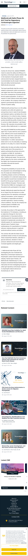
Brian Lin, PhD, (6, 363)
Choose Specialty (12, 6)
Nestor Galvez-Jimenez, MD (8, 421)
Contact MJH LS (14, 506)
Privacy (14, 511)
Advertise (14, 505)
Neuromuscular (10, 301)
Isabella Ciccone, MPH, (8, 420)
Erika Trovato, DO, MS (15, 449)
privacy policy (5, 293)
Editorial (14, 501)
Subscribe (20, 289)
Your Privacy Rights (14, 513)
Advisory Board (14, 500)
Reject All (14, 549)
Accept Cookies (14, 553)
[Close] (26, 529)
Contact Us (14, 503)
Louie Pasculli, (6, 449)
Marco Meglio (6, 334)
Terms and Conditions (14, 510)
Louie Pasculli (6, 392)
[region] (14, 541)
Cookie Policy (24, 543)
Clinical (3, 301)
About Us (14, 498)
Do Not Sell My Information (14, 508)
